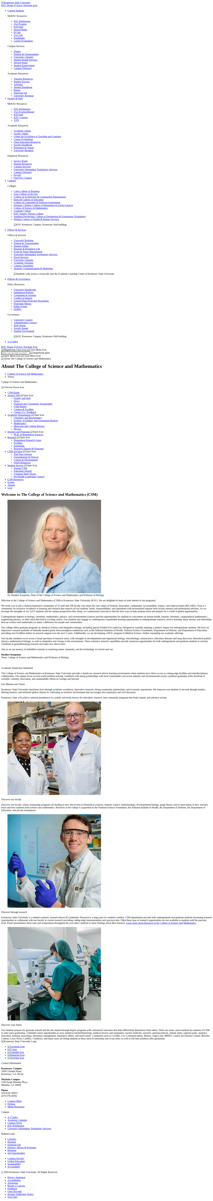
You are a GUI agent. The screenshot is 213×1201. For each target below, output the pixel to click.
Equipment (19, 445)
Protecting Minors (22, 303)
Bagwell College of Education (29, 199)
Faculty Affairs (21, 133)
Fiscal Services (21, 257)
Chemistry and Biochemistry (28, 417)
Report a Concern (16, 1185)
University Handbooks (25, 289)
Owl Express (20, 24)
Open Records (14, 1191)
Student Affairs (21, 246)
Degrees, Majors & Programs (21, 1147)
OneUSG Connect (23, 178)
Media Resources (15, 1106)
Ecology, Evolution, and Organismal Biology (36, 420)
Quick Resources (22, 462)
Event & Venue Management (28, 251)
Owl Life (18, 35)
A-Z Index (12, 341)
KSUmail (18, 27)
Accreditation (14, 1180)
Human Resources (23, 164)
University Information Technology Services (35, 169)
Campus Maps (14, 1101)
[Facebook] (109, 1046)
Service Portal (20, 62)
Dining (17, 51)
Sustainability (14, 1164)
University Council (23, 320)
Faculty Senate (21, 328)
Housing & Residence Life (27, 249)
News (16, 401)
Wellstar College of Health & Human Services (36, 219)
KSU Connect (21, 117)
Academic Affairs (22, 131)
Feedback (12, 1188)
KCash (17, 32)
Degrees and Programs (18, 431)
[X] (109, 1049)
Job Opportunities (16, 1153)
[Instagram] (109, 1055)
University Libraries (23, 57)
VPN (16, 120)
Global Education (16, 1161)
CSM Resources (15, 479)
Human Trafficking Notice (20, 1194)
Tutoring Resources (23, 79)
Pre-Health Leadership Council (29, 476)
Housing (11, 1142)
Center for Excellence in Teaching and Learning (37, 136)
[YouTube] (109, 1058)
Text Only (12, 1197)
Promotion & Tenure (24, 147)
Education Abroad (23, 471)
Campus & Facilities (24, 409)
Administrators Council (25, 322)
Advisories (12, 1183)
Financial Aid (20, 93)
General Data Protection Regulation (31, 301)
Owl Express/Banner (24, 112)
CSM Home (13, 392)
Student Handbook (23, 87)
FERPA (18, 309)
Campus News (14, 1123)
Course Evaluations (23, 41)
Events (10, 482)
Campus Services (22, 166)
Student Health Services (25, 60)
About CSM (13, 395)
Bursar (17, 90)
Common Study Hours (25, 474)
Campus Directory (23, 68)
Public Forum (20, 306)
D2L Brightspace (22, 21)
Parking (11, 1104)
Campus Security (15, 1158)
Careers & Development (26, 460)
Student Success (22, 81)
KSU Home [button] (7, 5)
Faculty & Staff (15, 98)
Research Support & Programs (29, 448)
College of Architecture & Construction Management (40, 197)
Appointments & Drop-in (26, 457)
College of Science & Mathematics (31, 208)
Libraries (11, 1139)
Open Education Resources (27, 142)
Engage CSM (20, 468)
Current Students (15, 10)
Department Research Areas (27, 440)
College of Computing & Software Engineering (37, 202)
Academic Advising (23, 263)
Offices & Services (16, 230)
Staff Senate (20, 325)
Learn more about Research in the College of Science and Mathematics (161, 923)
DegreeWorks (20, 29)
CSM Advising (14, 451)
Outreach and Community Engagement (33, 403)
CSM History (20, 406)
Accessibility (13, 1167)
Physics (17, 429)
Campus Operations (23, 265)
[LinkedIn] (109, 1052)
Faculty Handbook (23, 145)
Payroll (17, 175)
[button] (23, 349)
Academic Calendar (17, 1120)
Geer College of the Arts (26, 194)
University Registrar (24, 95)
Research (12, 437)
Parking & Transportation (26, 54)
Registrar (11, 1150)
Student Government (24, 331)
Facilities (18, 443)
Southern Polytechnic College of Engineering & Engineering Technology (50, 216)
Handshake (19, 38)
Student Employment (24, 65)
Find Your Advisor (23, 454)
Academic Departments (19, 415)
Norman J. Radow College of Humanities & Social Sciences (43, 205)
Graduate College (22, 211)
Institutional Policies (24, 292)
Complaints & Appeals (25, 295)
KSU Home (7, 347)
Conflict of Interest (23, 298)
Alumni (11, 485)
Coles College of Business (27, 191)
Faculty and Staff (22, 398)
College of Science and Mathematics (25, 374)
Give (9, 488)
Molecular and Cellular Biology (29, 426)
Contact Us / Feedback (25, 412)
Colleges (11, 180)
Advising (18, 84)
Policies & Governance (18, 279)
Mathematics (20, 423)
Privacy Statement (16, 1177)
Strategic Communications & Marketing (33, 268)
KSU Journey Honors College (29, 213)
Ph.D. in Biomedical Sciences (28, 434)
